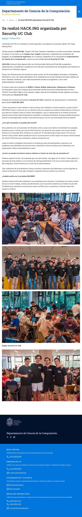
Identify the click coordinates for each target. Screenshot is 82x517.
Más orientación (14, 489)
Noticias (5, 38)
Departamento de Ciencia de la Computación (36, 11)
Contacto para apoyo (16, 485)
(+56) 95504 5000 (15, 469)
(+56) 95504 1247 (15, 504)
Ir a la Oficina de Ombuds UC (19, 508)
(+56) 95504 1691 (15, 501)
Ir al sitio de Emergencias (17, 473)
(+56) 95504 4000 (15, 456)
